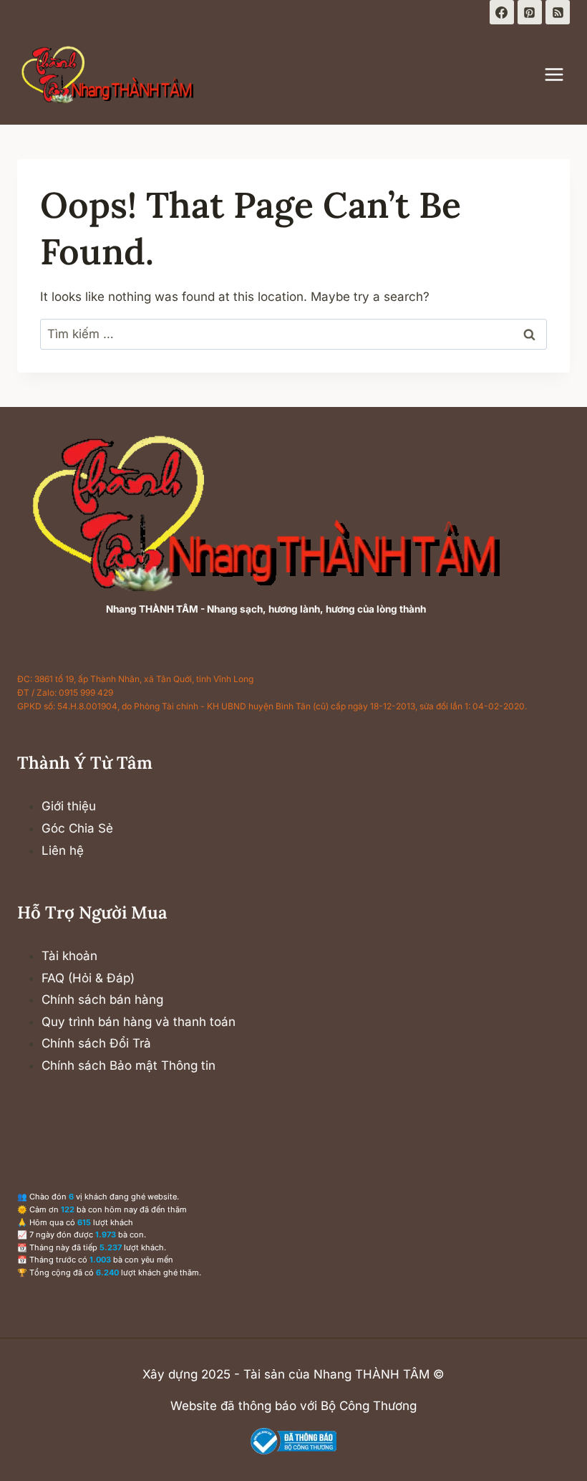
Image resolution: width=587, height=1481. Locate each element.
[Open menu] (561, 74)
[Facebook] (502, 12)
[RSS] (557, 12)
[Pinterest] (530, 12)
